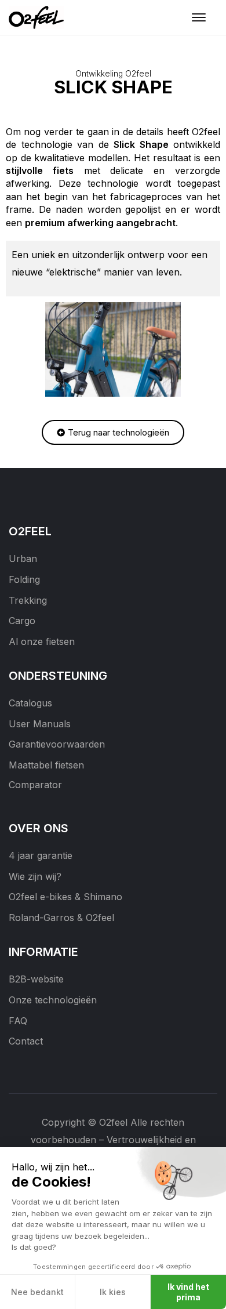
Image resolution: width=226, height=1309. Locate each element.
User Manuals (40, 724)
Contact (26, 1041)
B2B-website (36, 979)
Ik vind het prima (188, 1292)
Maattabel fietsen (46, 765)
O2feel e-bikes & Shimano (65, 896)
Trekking (28, 600)
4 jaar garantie (40, 855)
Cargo (22, 620)
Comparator (35, 785)
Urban (23, 558)
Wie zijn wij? (35, 876)
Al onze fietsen (42, 641)
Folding (24, 579)
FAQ (18, 1021)
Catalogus (30, 703)
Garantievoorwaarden (57, 744)
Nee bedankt (37, 1292)
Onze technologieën (53, 1000)
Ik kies (113, 1292)
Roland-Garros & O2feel (61, 917)
